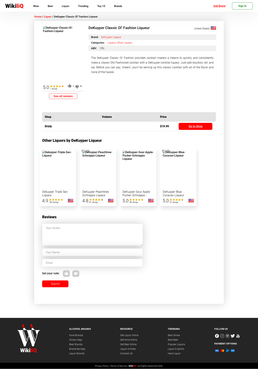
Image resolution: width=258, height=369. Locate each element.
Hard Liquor (174, 353)
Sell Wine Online (128, 339)
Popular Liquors (176, 344)
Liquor (65, 6)
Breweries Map (77, 348)
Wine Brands (76, 335)
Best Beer (173, 339)
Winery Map (75, 339)
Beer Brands (75, 344)
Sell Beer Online (128, 344)
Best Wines (174, 335)
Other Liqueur (124, 42)
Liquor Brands (76, 353)
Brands (118, 6)
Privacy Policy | (102, 366)
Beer (50, 6)
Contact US (126, 353)
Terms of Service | (119, 366)
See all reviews (63, 96)
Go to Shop (196, 126)
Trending (83, 6)
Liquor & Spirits (176, 348)
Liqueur (111, 42)
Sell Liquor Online (129, 335)
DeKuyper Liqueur (111, 37)
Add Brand (219, 6)
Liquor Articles (128, 348)
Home (37, 16)
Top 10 (101, 6)
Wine (36, 6)
